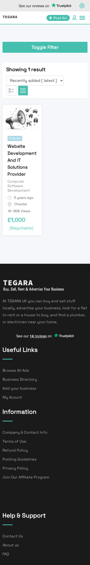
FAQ (5, 554)
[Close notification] (82, 6)
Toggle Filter (45, 47)
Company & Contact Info (24, 432)
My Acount (12, 397)
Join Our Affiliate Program (25, 477)
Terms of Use (14, 441)
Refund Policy (15, 450)
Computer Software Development (19, 186)
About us (10, 545)
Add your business (19, 388)
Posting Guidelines (19, 459)
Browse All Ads (15, 370)
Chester (20, 204)
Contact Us (12, 536)
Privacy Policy (15, 468)
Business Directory (19, 379)
